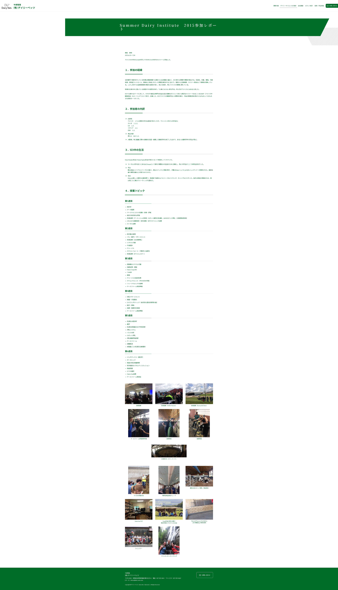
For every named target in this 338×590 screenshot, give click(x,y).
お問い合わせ (206, 575)
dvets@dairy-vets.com (137, 580)
